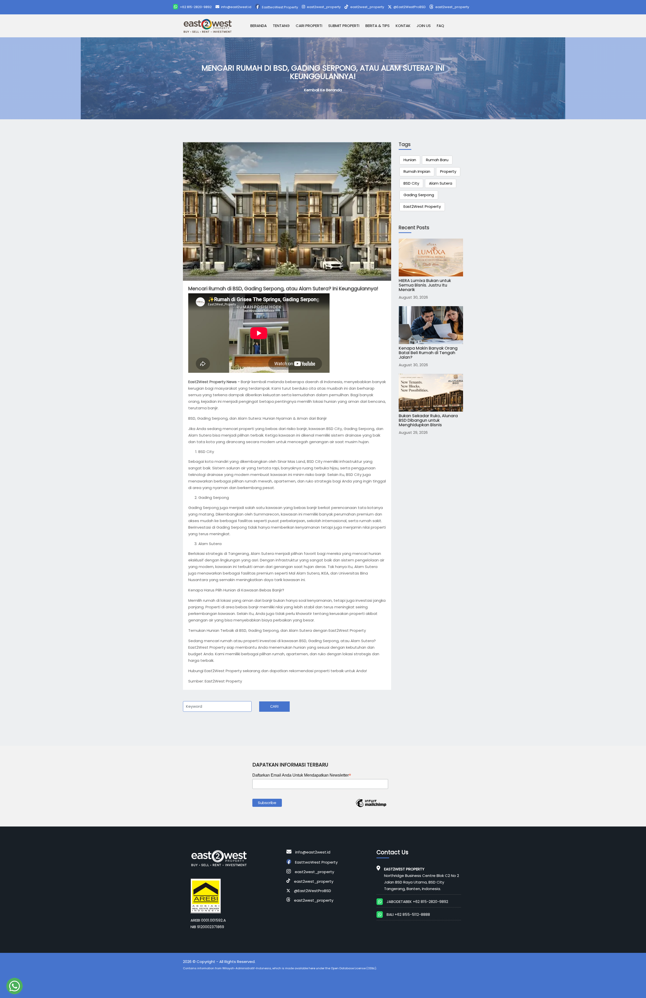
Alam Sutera (440, 183)
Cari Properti (309, 25)
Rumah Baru (437, 159)
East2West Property (422, 206)
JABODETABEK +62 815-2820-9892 (417, 901)
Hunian (409, 159)
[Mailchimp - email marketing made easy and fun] (371, 807)
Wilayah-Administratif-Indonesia (246, 968)
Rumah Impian (416, 171)
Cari (274, 706)
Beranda (258, 25)
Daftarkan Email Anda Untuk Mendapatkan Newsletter (301, 775)
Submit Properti (343, 25)
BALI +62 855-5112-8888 (408, 914)
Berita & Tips (377, 25)
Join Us (424, 25)
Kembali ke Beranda (323, 90)
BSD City (411, 183)
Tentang (281, 25)
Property (448, 171)
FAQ (440, 25)
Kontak (403, 25)
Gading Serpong (418, 194)
